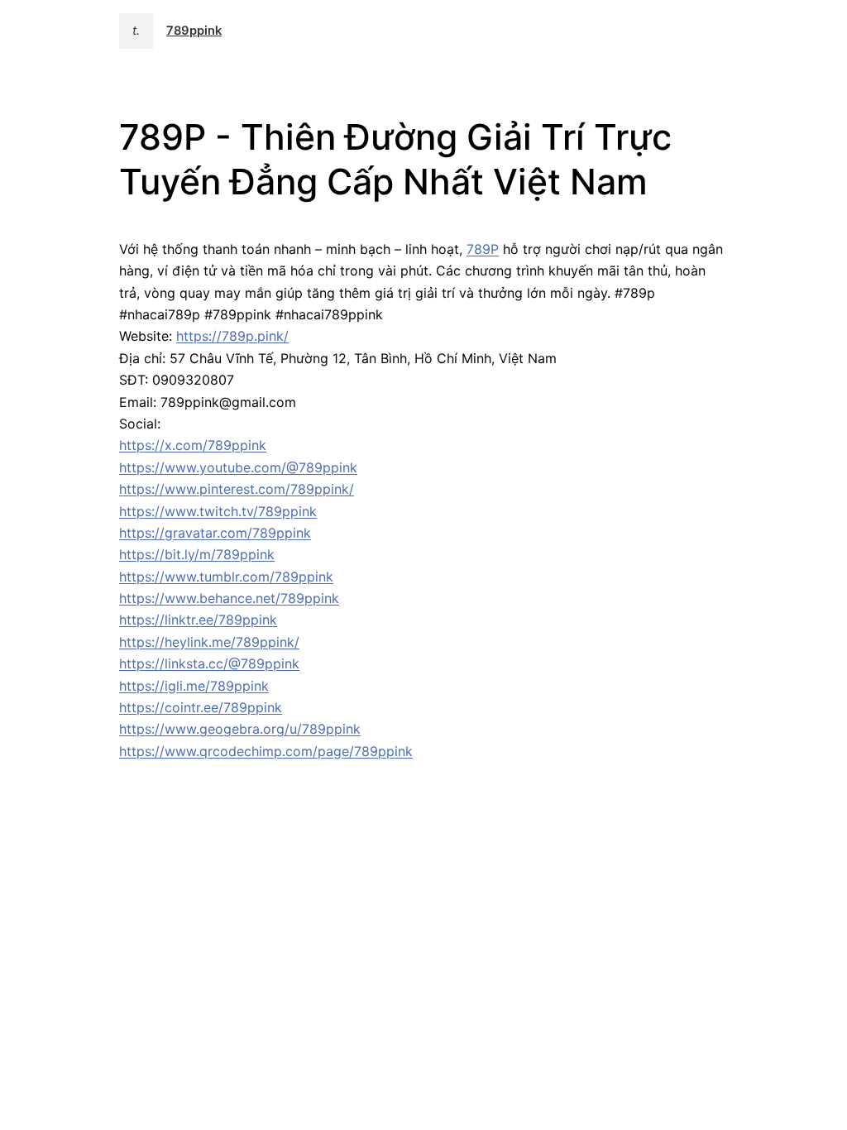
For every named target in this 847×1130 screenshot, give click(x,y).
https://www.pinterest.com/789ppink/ (236, 489)
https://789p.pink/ (232, 336)
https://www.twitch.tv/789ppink (218, 511)
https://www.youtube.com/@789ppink (238, 467)
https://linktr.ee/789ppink (198, 619)
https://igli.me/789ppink (194, 686)
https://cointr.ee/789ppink (200, 707)
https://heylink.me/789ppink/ (209, 642)
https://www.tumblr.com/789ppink (226, 576)
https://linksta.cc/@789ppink (209, 663)
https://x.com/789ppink (192, 445)
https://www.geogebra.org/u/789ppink (240, 729)
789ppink (194, 30)
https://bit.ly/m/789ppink (197, 554)
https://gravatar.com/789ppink (215, 532)
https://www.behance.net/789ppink (229, 598)
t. (136, 30)
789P (483, 249)
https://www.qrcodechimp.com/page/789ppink (266, 751)
